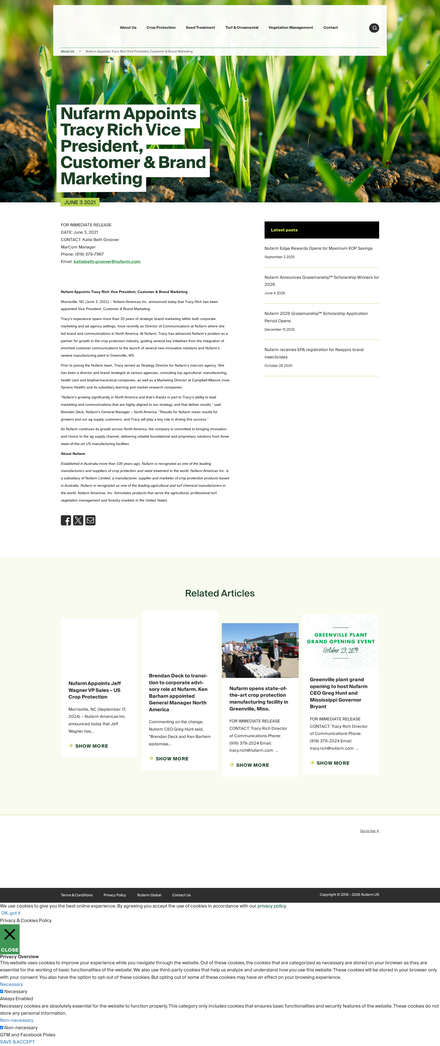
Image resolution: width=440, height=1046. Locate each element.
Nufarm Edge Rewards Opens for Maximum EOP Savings (319, 248)
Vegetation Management (291, 28)
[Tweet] (78, 520)
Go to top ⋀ (369, 831)
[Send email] (90, 520)
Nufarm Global (149, 895)
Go (374, 28)
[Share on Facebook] (66, 520)
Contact (330, 28)
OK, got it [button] (10, 913)
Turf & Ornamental (241, 28)
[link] (72, 27)
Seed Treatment (200, 28)
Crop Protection (161, 28)
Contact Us (181, 895)
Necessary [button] (11, 984)
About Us (128, 28)
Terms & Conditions (76, 895)
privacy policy (271, 906)
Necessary (15, 991)
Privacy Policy (115, 895)
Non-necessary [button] (16, 1020)
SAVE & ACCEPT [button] (17, 1042)
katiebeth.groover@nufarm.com (107, 261)
